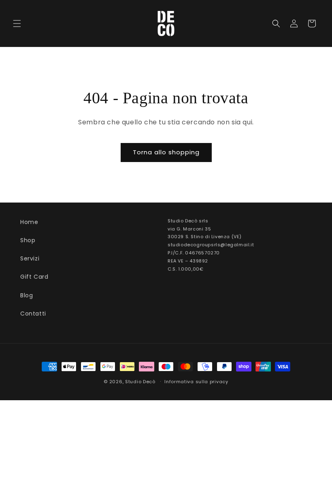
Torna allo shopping (166, 152)
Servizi (29, 258)
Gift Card (34, 277)
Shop (27, 240)
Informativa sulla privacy (196, 381)
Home (29, 222)
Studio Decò (140, 381)
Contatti (33, 313)
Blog (26, 295)
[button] (17, 23)
